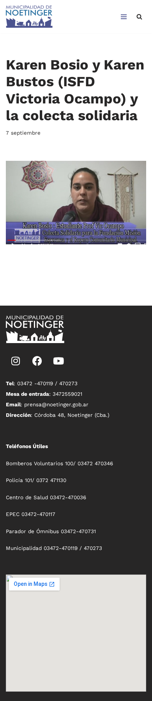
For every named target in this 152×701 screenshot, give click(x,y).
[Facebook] (37, 360)
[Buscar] (139, 17)
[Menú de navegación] (124, 17)
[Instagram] (15, 360)
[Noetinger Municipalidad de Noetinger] (29, 16)
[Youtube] (58, 360)
